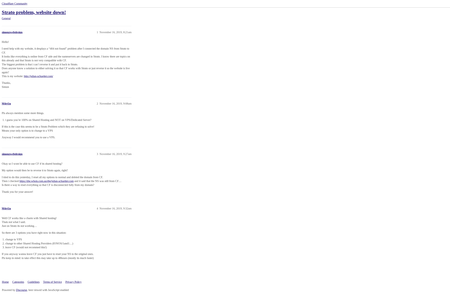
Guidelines (34, 281)
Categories (18, 281)
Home (5, 281)
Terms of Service (52, 281)
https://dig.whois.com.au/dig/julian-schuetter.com (47, 181)
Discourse (21, 289)
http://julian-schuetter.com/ (38, 76)
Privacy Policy (73, 281)
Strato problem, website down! (34, 12)
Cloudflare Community (14, 3)
